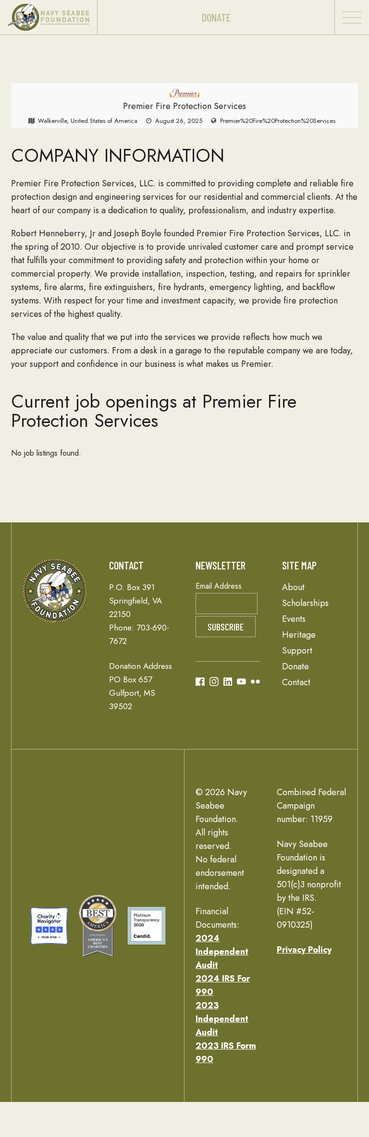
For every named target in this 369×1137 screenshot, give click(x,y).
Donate (216, 17)
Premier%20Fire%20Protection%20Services (277, 120)
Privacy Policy (304, 949)
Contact (296, 682)
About (293, 587)
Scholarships (305, 603)
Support (297, 650)
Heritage (299, 635)
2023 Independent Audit (222, 1019)
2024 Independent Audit (222, 951)
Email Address (219, 586)
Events (294, 619)
